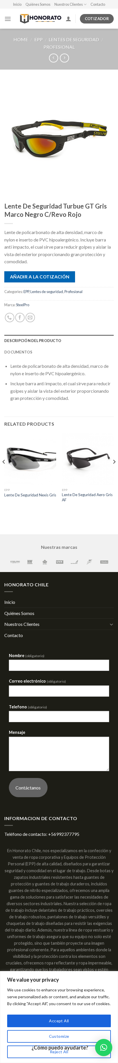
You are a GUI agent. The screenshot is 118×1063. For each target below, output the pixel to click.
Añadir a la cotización (40, 276)
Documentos (18, 352)
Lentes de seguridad (74, 39)
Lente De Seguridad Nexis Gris (30, 495)
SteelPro (22, 304)
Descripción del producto (32, 340)
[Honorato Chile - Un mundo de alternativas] (38, 18)
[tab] (59, 340)
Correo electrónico (37, 681)
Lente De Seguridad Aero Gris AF (87, 497)
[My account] (68, 18)
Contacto (98, 4)
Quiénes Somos (37, 4)
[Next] (114, 473)
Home (20, 39)
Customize (59, 1036)
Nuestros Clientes (68, 4)
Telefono (28, 706)
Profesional (59, 47)
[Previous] (4, 473)
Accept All (59, 1020)
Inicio (17, 4)
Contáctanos (28, 787)
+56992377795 (63, 834)
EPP (38, 39)
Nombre (26, 655)
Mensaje (17, 732)
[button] (103, 1047)
